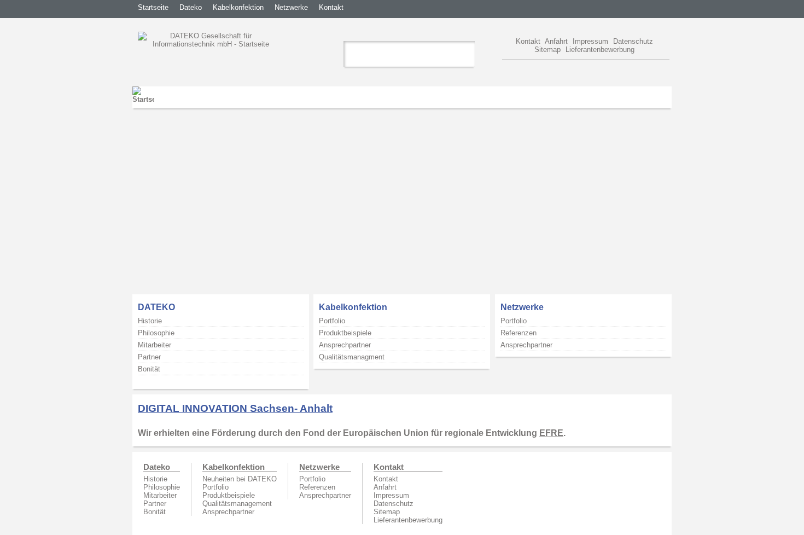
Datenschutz (633, 41)
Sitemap (547, 49)
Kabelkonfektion (238, 7)
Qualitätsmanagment (351, 357)
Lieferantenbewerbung (600, 49)
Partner (149, 357)
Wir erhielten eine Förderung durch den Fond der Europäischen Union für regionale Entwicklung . (352, 433)
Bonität (149, 369)
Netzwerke (291, 7)
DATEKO (156, 307)
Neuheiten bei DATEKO (239, 479)
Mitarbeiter (154, 345)
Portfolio (332, 321)
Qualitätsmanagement (237, 503)
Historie (150, 321)
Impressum (590, 41)
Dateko (190, 7)
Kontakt (331, 7)
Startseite (153, 7)
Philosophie (156, 333)
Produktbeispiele (345, 333)
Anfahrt (556, 41)
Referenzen (518, 333)
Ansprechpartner (345, 345)
